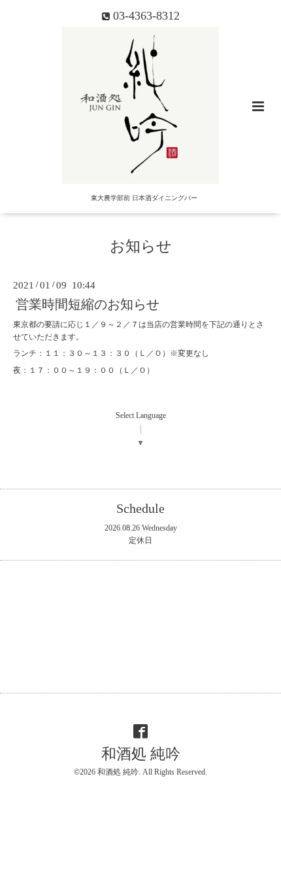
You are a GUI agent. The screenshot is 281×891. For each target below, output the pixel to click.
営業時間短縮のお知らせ (87, 304)
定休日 (140, 540)
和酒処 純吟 (140, 754)
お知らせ (141, 246)
